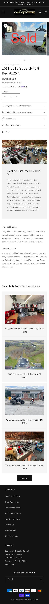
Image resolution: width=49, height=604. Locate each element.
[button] (3, 12)
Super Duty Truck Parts (21, 599)
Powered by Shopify (33, 599)
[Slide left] (19, 60)
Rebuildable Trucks (13, 507)
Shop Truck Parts (12, 502)
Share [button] (7, 132)
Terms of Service (11, 536)
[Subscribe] (41, 579)
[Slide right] (30, 60)
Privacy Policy (10, 530)
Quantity (5, 91)
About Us (24, 478)
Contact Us (9, 525)
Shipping (4, 82)
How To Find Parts (12, 519)
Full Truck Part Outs (13, 513)
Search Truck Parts (12, 496)
